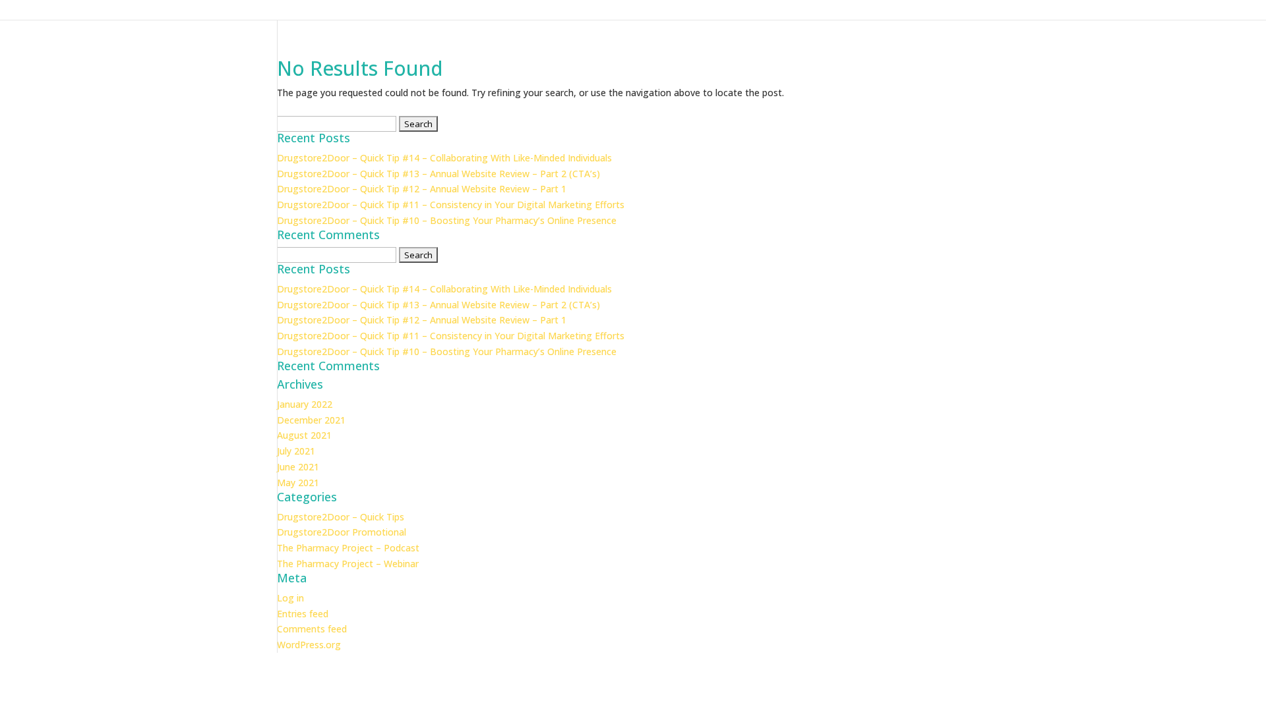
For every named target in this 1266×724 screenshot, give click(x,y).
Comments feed (312, 629)
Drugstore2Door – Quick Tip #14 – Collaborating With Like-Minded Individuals (444, 158)
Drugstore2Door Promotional (341, 532)
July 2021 (296, 451)
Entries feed (302, 613)
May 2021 (298, 482)
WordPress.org (309, 644)
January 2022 (304, 404)
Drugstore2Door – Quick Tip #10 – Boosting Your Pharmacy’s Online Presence (447, 220)
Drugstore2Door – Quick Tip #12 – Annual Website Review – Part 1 (421, 188)
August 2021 (304, 435)
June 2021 (298, 466)
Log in (290, 598)
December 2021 (311, 420)
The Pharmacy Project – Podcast (348, 548)
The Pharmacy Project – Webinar (348, 563)
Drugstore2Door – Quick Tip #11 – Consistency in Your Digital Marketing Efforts (450, 204)
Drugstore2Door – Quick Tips (340, 517)
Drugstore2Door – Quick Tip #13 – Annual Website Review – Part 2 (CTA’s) (438, 173)
